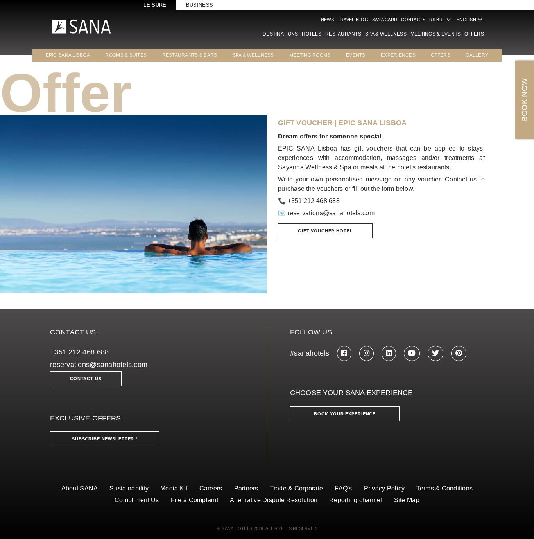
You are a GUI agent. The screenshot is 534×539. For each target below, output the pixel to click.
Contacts (413, 19)
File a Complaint (194, 500)
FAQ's (343, 488)
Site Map (406, 500)
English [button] (470, 19)
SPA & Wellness (386, 34)
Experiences (398, 55)
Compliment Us (137, 500)
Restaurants (343, 34)
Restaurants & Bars (189, 55)
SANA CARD (384, 19)
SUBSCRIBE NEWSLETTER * (105, 439)
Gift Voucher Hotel (325, 230)
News (327, 19)
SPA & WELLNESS (253, 55)
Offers (474, 34)
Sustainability (129, 488)
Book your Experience (345, 413)
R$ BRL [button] (441, 19)
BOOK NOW (524, 100)
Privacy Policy (384, 488)
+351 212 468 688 (79, 352)
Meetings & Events (435, 34)
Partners (246, 488)
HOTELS (311, 34)
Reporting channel (355, 500)
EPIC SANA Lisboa (68, 55)
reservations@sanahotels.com (331, 213)
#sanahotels (309, 353)
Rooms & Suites (126, 55)
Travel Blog (353, 19)
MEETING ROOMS (310, 55)
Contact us (86, 378)
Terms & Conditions (444, 488)
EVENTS (356, 55)
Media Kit (173, 488)
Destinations (280, 34)
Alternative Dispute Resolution (273, 500)
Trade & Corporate (296, 488)
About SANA (79, 488)
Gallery (477, 55)
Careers (210, 488)
